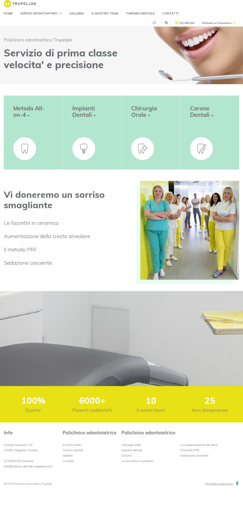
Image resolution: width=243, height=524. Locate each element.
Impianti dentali (132, 450)
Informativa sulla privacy (219, 483)
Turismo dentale (140, 13)
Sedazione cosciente (28, 262)
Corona (126, 455)
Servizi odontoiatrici (39, 13)
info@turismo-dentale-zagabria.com (28, 466)
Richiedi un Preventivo (217, 23)
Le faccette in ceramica (31, 222)
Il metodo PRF (20, 249)
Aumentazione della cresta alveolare (47, 236)
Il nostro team (105, 13)
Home (8, 13)
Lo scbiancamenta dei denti (199, 445)
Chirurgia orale (131, 445)
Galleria (76, 13)
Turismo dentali (73, 450)
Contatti (170, 13)
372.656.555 (186, 23)
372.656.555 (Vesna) (18, 461)
